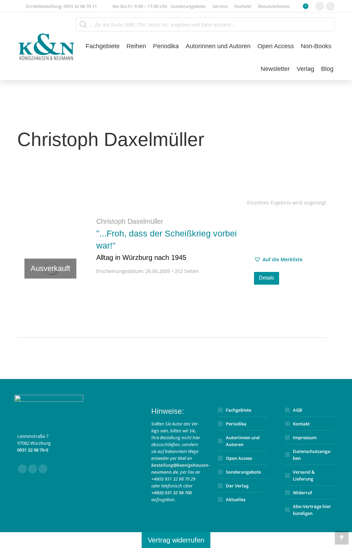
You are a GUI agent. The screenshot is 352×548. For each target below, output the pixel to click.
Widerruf (302, 492)
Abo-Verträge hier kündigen (312, 509)
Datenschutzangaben (312, 454)
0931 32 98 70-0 (32, 450)
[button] (278, 259)
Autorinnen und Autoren (243, 440)
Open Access (239, 458)
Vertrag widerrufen (176, 540)
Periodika (236, 424)
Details (266, 278)
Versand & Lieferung (304, 475)
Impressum (305, 437)
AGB (297, 410)
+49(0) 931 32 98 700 (171, 492)
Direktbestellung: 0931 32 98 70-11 (61, 6)
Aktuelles (235, 499)
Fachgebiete (238, 410)
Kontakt (301, 424)
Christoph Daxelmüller (129, 221)
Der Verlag (237, 486)
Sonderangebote (243, 472)
